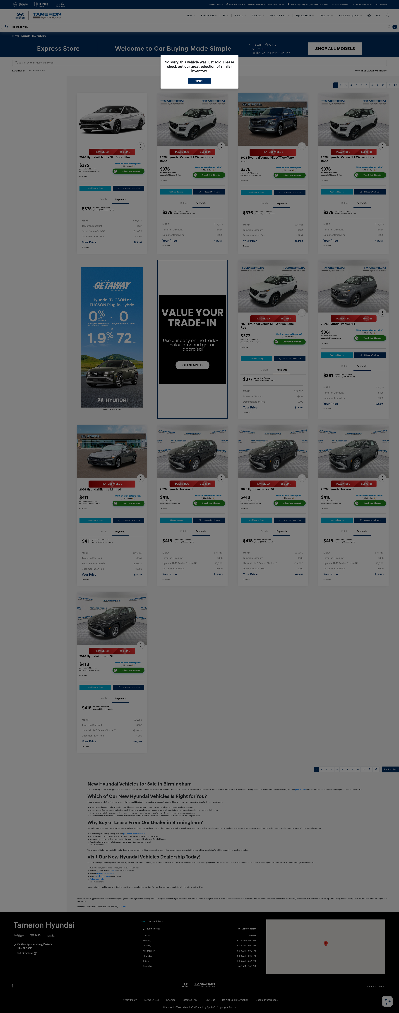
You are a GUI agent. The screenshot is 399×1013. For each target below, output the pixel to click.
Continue (199, 81)
